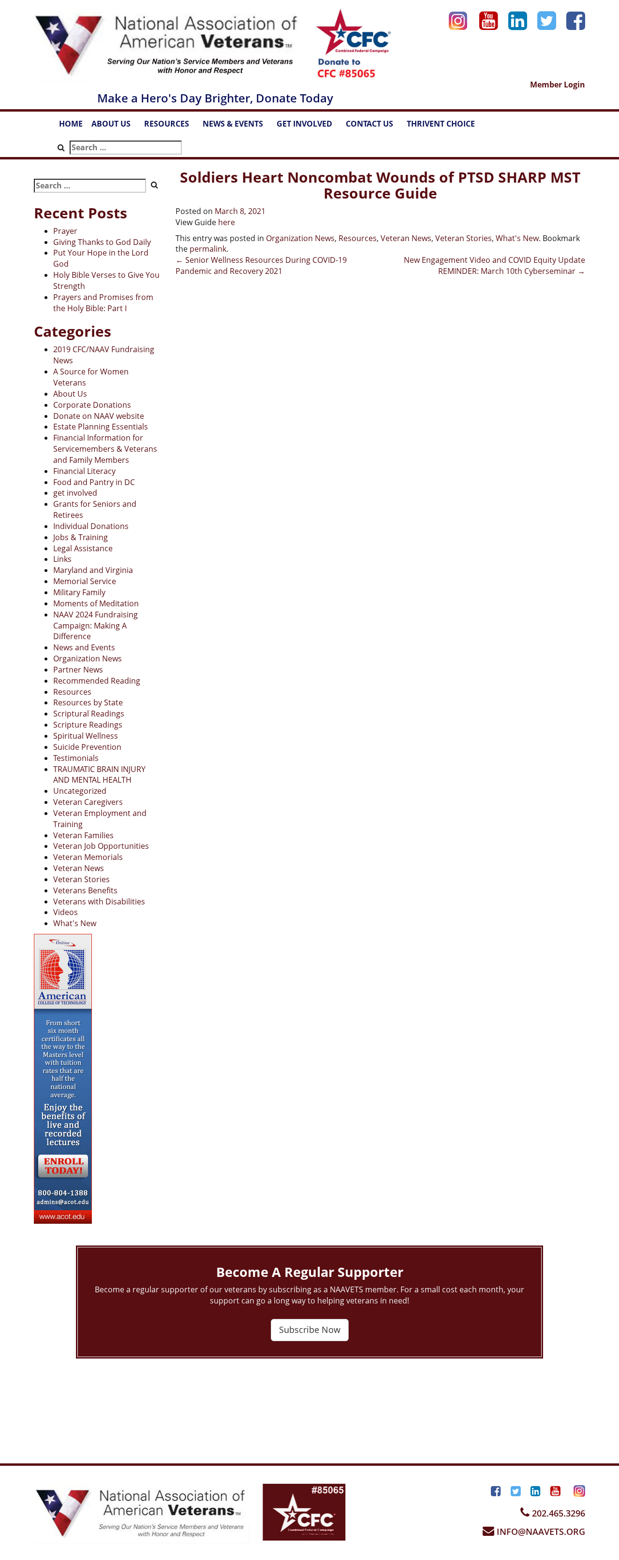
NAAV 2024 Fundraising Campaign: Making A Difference (95, 625)
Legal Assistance (83, 548)
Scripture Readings (87, 724)
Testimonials (76, 758)
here (226, 222)
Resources (72, 692)
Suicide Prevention (87, 747)
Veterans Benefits (85, 890)
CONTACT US (374, 126)
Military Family (79, 592)
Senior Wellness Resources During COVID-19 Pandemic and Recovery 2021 (261, 265)
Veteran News (78, 868)
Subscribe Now (309, 1329)
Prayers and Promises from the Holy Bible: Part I (103, 303)
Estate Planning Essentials (100, 426)
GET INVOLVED (309, 126)
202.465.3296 (557, 1513)
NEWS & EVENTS (237, 126)
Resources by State (88, 702)
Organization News (87, 658)
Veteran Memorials (88, 857)
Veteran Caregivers (88, 802)
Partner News (78, 669)
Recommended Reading (96, 680)
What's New (74, 923)
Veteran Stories (81, 879)
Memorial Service (84, 581)
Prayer (65, 231)
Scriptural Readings (88, 713)
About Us (70, 393)
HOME (71, 123)
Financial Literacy (84, 471)
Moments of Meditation (96, 603)
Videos (65, 912)
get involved (75, 492)
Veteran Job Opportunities (101, 846)
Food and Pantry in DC (94, 482)
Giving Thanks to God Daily (102, 242)
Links (62, 559)
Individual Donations (91, 526)
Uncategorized (79, 791)
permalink (208, 248)
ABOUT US (115, 126)
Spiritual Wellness (85, 735)
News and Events (84, 647)
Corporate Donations (92, 405)
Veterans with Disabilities (99, 901)
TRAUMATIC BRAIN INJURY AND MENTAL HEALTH (99, 775)
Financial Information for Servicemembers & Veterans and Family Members (105, 448)
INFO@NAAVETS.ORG (539, 1531)
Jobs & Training (80, 537)
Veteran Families (83, 835)
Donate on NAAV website (98, 416)
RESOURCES (171, 126)
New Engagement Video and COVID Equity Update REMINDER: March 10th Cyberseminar (494, 265)
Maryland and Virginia (93, 570)
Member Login (557, 84)
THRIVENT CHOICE (441, 123)
